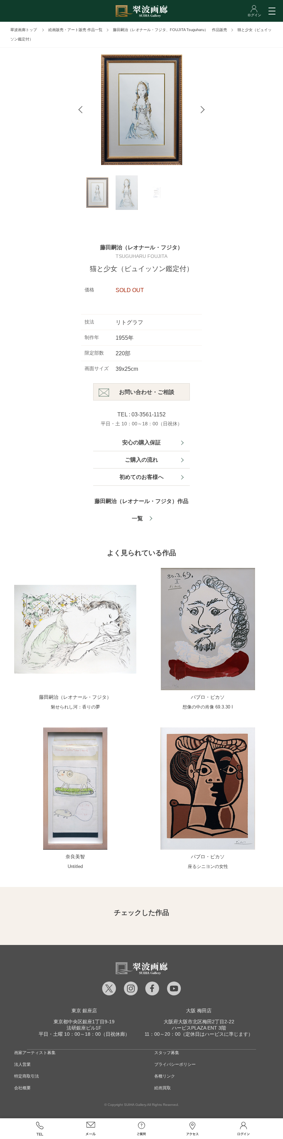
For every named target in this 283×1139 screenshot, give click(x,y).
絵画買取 (162, 1087)
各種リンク (164, 1076)
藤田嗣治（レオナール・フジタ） (141, 247)
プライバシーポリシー (175, 1064)
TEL (39, 1128)
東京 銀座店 (84, 1010)
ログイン (243, 1128)
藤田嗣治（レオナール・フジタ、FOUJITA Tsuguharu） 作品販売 (170, 30)
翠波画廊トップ (23, 30)
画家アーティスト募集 (35, 1052)
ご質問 (141, 1128)
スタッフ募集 (166, 1052)
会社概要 (22, 1087)
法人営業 (22, 1064)
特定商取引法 (26, 1076)
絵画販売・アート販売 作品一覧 (75, 30)
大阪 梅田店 (199, 1010)
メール (90, 1128)
